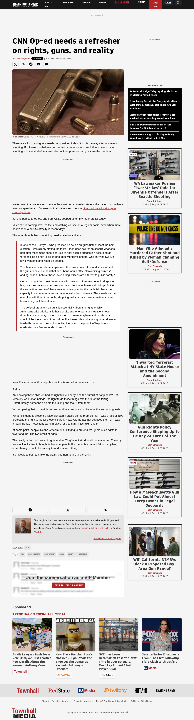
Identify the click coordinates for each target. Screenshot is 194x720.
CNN (22, 554)
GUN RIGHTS (49, 554)
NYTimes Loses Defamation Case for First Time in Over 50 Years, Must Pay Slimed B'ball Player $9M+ (118, 661)
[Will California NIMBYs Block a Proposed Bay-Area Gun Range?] (154, 541)
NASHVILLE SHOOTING (77, 554)
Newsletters (89, 701)
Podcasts (78, 701)
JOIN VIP (155, 5)
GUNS (61, 554)
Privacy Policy (121, 701)
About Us (46, 701)
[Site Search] (178, 3)
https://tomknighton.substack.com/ (97, 528)
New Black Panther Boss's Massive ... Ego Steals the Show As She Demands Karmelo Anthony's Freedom (74, 661)
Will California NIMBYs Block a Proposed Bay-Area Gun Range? (154, 564)
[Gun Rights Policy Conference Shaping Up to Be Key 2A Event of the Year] (154, 409)
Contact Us (67, 701)
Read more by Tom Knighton (107, 538)
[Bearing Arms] (25, 4)
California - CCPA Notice (141, 701)
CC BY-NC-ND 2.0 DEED (69, 137)
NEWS (27, 548)
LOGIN (168, 3)
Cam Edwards (154, 266)
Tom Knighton (22, 58)
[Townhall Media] (24, 713)
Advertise (56, 701)
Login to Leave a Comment (68, 585)
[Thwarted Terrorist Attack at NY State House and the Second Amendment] (154, 344)
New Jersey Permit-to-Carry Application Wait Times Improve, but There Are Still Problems (153, 105)
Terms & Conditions (105, 701)
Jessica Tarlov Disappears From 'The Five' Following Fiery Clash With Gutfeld (160, 658)
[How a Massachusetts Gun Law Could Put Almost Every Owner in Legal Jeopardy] (154, 474)
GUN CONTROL (34, 554)
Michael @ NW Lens (38, 137)
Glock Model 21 (19, 137)
